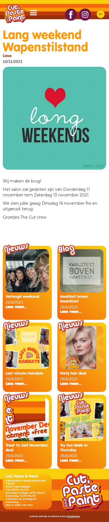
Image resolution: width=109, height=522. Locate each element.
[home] (14, 13)
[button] (36, 14)
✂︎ (100, 14)
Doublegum (73, 516)
